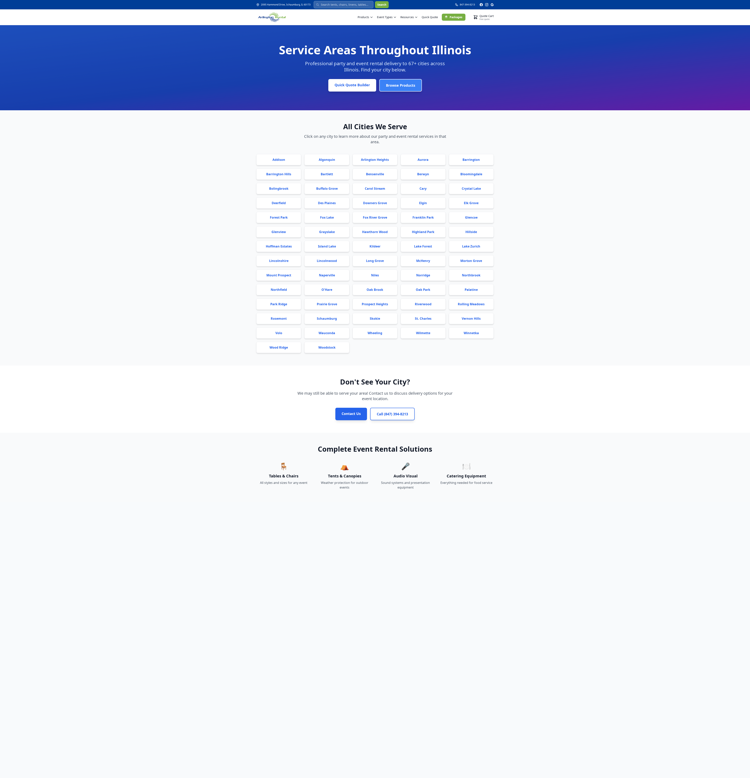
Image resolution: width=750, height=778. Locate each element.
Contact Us (351, 413)
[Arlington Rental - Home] (272, 17)
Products (363, 17)
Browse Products (400, 85)
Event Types (385, 17)
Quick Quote (430, 17)
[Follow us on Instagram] (486, 4)
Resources (407, 17)
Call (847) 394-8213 (392, 414)
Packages (456, 17)
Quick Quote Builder (352, 85)
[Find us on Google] (492, 4)
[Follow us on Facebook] (481, 4)
